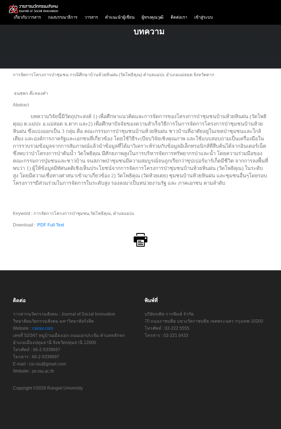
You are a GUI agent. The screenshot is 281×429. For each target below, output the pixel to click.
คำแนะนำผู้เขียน (119, 17)
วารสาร (91, 17)
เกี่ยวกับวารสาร (27, 17)
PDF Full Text (50, 225)
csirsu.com (42, 328)
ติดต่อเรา (179, 17)
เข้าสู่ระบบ (203, 17)
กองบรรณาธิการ (62, 17)
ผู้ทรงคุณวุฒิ (153, 17)
